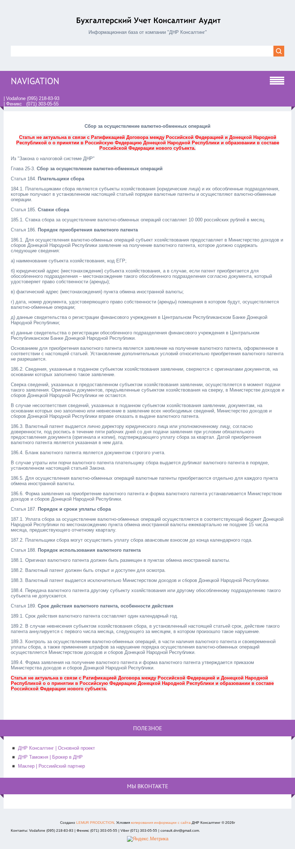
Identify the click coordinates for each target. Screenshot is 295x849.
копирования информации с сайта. (161, 823)
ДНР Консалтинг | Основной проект (56, 748)
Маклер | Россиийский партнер (51, 766)
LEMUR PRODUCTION (95, 823)
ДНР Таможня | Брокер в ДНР (50, 757)
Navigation (35, 81)
